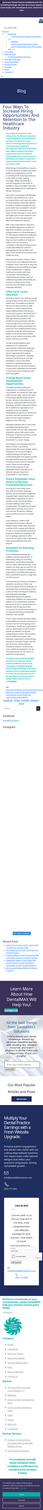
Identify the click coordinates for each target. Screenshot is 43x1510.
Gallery (10, 1419)
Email (21, 703)
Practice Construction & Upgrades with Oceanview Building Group (20, 1443)
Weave (9, 1312)
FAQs (10, 1367)
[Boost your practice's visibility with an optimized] (21, 808)
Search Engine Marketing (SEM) (19, 1409)
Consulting (9, 52)
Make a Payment (15, 1371)
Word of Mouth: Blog (17, 1362)
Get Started (16, 1262)
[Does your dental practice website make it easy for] (21, 919)
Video (10, 1415)
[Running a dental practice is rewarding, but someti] (21, 852)
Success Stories (11, 64)
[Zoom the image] (13, 1317)
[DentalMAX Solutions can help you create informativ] (21, 874)
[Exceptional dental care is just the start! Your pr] (21, 763)
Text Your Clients (15, 1353)
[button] (5, 31)
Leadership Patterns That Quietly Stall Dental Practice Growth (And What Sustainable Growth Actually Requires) (21, 963)
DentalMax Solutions (11, 720)
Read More (23, 1488)
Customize (21, 1500)
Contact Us (9, 72)
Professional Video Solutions (19, 57)
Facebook (12, 681)
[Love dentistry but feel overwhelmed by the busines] (21, 897)
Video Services (10, 54)
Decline (21, 1506)
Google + (35, 700)
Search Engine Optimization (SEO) (24, 44)
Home (10, 1344)
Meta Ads (11, 1424)
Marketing (12, 34)
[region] (21, 1494)
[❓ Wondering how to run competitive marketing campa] (21, 785)
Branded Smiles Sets (13, 59)
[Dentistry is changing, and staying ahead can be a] (21, 830)
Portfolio (8, 67)
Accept (21, 1494)
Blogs (7, 69)
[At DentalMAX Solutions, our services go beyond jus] (21, 741)
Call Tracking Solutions (18, 1450)
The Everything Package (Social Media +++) (18, 1389)
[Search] (38, 708)
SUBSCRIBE (9, 1069)
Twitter (17, 700)
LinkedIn (25, 700)
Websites (14, 41)
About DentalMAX (12, 62)
